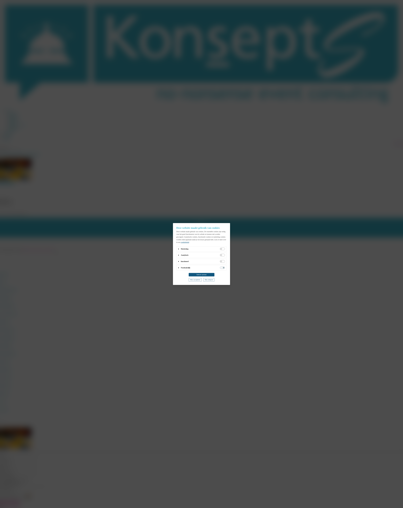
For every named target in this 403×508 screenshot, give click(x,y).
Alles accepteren (195, 280)
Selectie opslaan (201, 275)
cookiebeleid (185, 242)
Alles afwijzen (209, 280)
